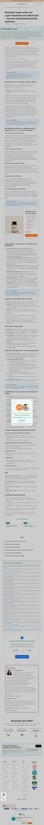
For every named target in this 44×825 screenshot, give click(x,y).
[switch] (4, 799)
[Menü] (5, 793)
